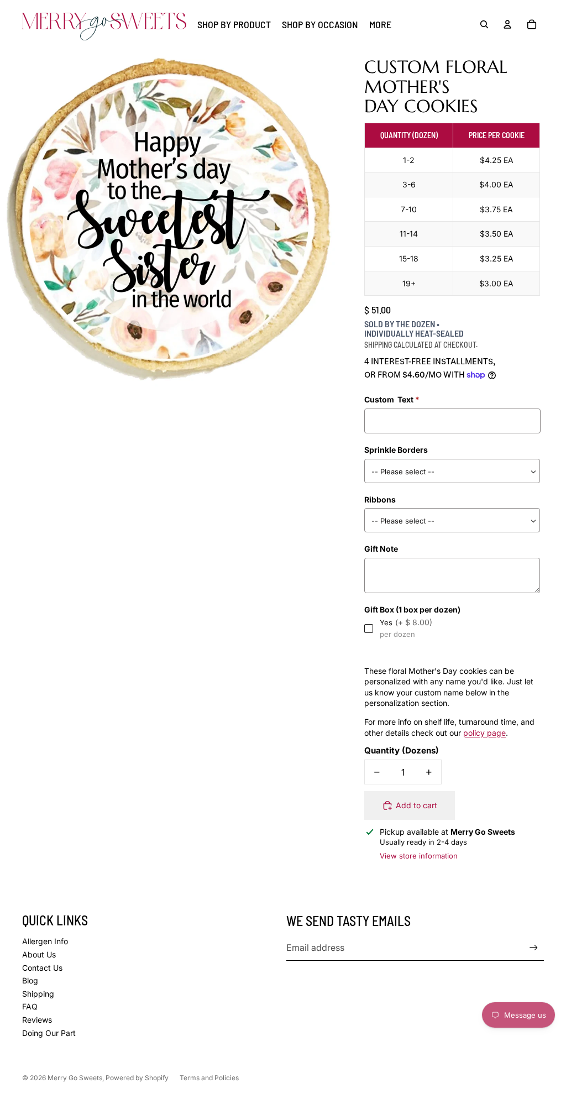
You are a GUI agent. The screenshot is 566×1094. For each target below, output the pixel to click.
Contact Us (42, 967)
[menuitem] (380, 24)
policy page (484, 732)
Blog (30, 980)
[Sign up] (533, 948)
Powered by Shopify (137, 1078)
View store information (419, 855)
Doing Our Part (49, 1033)
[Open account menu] (507, 24)
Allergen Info (45, 941)
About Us (39, 954)
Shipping (38, 993)
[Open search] (484, 24)
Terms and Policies (209, 1078)
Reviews (37, 1019)
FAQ (30, 1006)
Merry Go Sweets (75, 1078)
